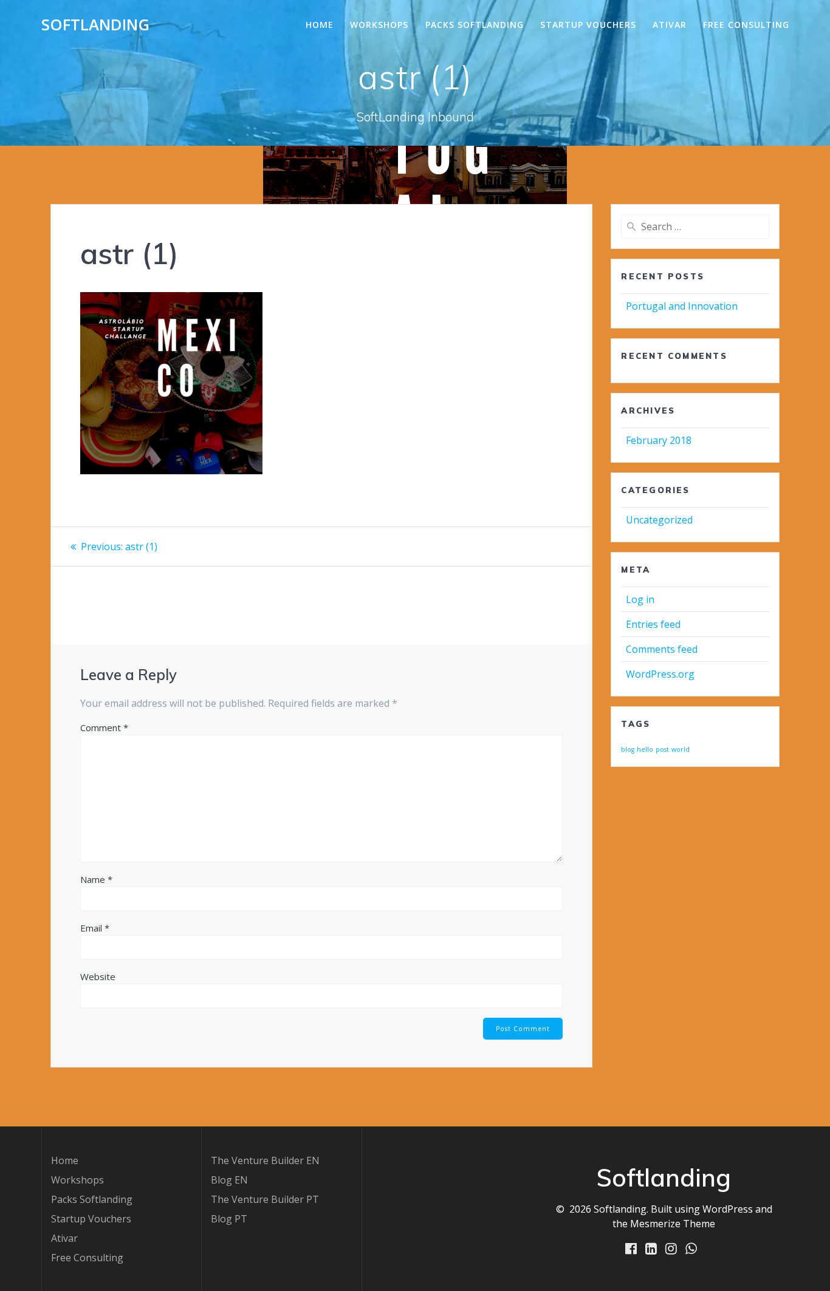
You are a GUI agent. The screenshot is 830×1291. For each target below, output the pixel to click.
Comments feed (662, 649)
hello (645, 749)
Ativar (670, 24)
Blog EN (229, 1180)
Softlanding (95, 25)
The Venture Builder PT (265, 1199)
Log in (640, 599)
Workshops (379, 24)
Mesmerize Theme (672, 1223)
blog (627, 749)
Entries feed (653, 624)
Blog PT (229, 1218)
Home (320, 24)
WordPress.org (660, 674)
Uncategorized (659, 519)
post (662, 749)
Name (96, 879)
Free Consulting (746, 24)
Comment (104, 727)
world (680, 749)
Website (97, 976)
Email (94, 928)
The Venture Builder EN (265, 1160)
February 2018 (658, 440)
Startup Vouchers (588, 24)
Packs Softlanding (474, 24)
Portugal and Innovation (682, 306)
